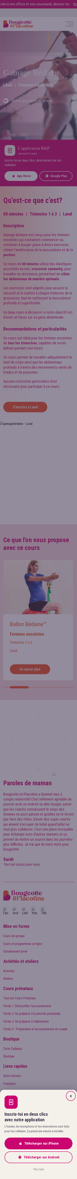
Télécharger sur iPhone (41, 1143)
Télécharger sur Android (41, 1157)
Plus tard (38, 1169)
